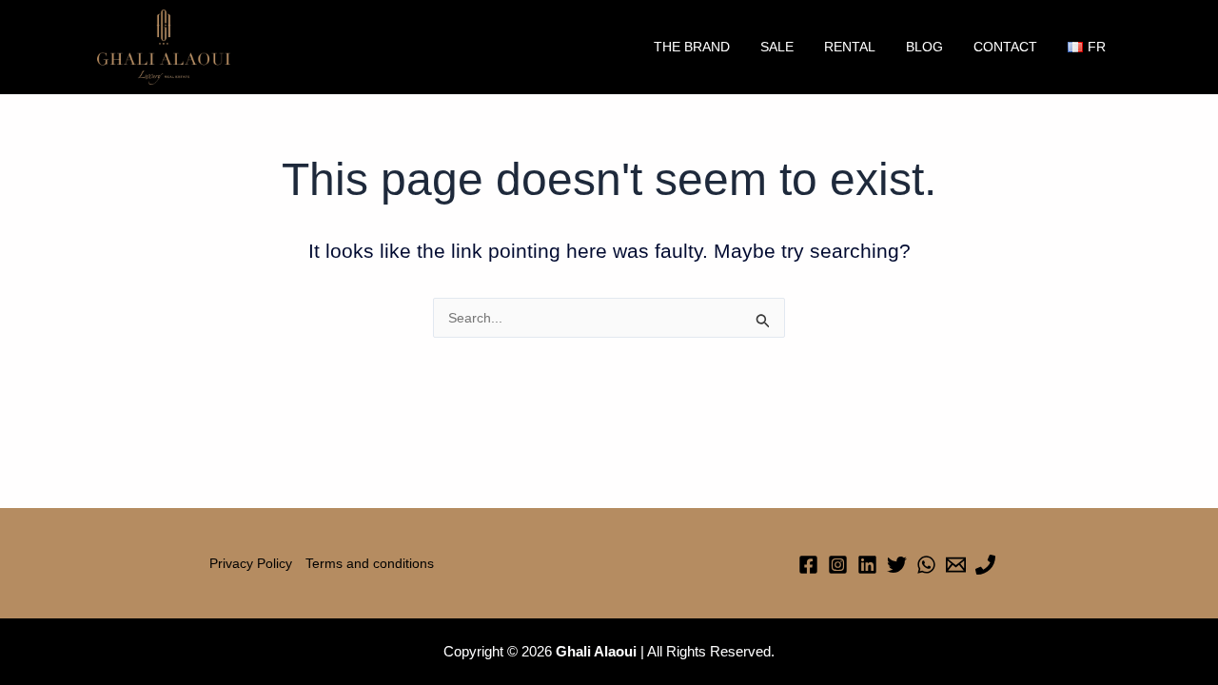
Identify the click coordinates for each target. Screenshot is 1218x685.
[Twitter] (897, 565)
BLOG (924, 46)
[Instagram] (838, 565)
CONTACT (1005, 46)
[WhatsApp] (926, 565)
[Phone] (985, 565)
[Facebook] (808, 565)
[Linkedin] (867, 565)
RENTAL (849, 46)
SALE (777, 46)
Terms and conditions (369, 563)
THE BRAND (692, 46)
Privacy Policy (250, 563)
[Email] (956, 565)
